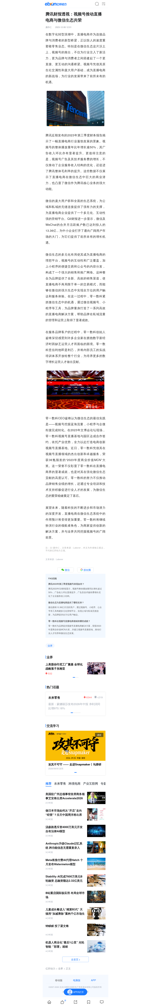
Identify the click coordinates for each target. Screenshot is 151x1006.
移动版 (58, 980)
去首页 (74, 959)
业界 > (61, 968)
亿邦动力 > (51, 968)
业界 (50, 645)
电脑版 (76, 980)
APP (93, 980)
